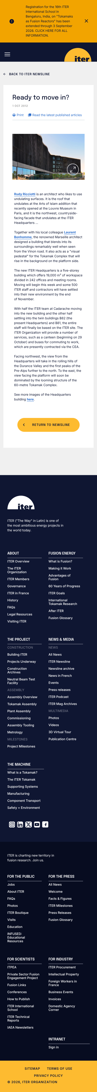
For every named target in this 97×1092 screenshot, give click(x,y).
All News (55, 655)
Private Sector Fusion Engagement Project (23, 976)
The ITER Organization (17, 570)
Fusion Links (16, 985)
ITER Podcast (58, 697)
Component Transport (24, 801)
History (12, 600)
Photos (53, 718)
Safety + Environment (23, 808)
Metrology (15, 732)
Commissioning (19, 718)
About (13, 553)
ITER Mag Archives (62, 704)
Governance (16, 586)
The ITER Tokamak (21, 780)
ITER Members (18, 579)
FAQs (11, 607)
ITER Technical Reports (18, 1018)
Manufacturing (18, 794)
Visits (11, 920)
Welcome (55, 892)
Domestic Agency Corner (61, 1008)
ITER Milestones (60, 906)
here (30, 399)
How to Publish (18, 999)
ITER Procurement (62, 967)
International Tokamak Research (62, 602)
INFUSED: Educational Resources (16, 937)
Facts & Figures (60, 899)
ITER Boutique (18, 913)
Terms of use (59, 1069)
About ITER (15, 892)
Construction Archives (17, 670)
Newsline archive (61, 669)
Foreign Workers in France (62, 983)
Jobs (11, 885)
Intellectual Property (63, 974)
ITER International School (20, 1008)
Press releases (59, 690)
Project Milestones (21, 746)
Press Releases (59, 913)
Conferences (17, 992)
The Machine (19, 765)
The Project (18, 640)
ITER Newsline (59, 662)
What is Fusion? (60, 561)
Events (53, 683)
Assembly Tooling (20, 725)
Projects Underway (21, 662)
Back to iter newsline (29, 74)
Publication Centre (62, 739)
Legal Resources (19, 614)
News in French (60, 676)
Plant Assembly (19, 711)
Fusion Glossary (60, 618)
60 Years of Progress (64, 586)
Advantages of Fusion (59, 577)
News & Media (61, 640)
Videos (53, 725)
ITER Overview (18, 561)
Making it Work (59, 568)
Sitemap (32, 1069)
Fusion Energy (62, 553)
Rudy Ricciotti (24, 194)
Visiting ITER (16, 621)
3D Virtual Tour (59, 732)
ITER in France (18, 593)
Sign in (53, 1047)
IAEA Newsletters (20, 1028)
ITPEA (11, 967)
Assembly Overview (22, 697)
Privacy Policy (48, 1076)
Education (15, 927)
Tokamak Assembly (22, 704)
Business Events (60, 992)
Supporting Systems (22, 787)
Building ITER (17, 655)
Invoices (54, 999)
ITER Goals (56, 593)
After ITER (56, 611)
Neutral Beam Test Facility (21, 681)
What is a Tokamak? (22, 773)
